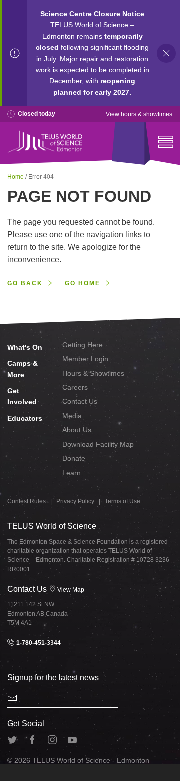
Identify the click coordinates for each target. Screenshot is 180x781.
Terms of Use (122, 501)
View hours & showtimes (139, 114)
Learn (71, 472)
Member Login (85, 359)
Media (72, 416)
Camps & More (23, 368)
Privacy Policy (75, 501)
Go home (82, 283)
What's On (25, 347)
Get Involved (22, 396)
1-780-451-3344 (38, 642)
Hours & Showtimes (93, 373)
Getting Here (82, 345)
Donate (74, 458)
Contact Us (80, 401)
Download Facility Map (98, 444)
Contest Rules (27, 501)
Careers (75, 387)
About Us (77, 430)
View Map (71, 589)
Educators (25, 418)
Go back (25, 283)
